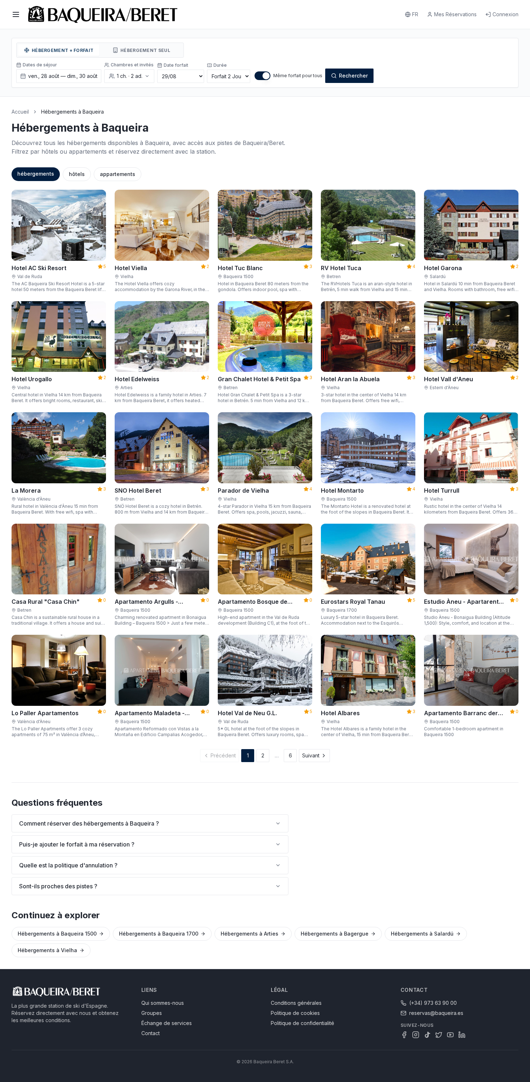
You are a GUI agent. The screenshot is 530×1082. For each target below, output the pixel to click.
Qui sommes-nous (162, 1003)
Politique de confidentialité (302, 1023)
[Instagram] (415, 1034)
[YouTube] (450, 1034)
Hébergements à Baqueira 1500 (57, 934)
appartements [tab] (117, 174)
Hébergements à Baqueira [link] (72, 112)
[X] (438, 1034)
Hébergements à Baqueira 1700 (158, 934)
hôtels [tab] (77, 174)
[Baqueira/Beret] (103, 14)
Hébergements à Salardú (422, 934)
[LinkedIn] (461, 1034)
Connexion (505, 14)
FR (415, 14)
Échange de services (166, 1023)
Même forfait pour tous (297, 75)
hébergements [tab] (35, 174)
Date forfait (176, 65)
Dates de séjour (40, 64)
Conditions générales (296, 1003)
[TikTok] (427, 1034)
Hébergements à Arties (249, 934)
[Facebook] (404, 1034)
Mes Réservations (455, 14)
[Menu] (16, 14)
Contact (150, 1033)
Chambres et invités (132, 64)
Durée (220, 65)
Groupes (151, 1013)
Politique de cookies (295, 1013)
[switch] (262, 75)
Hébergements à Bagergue (334, 934)
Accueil (20, 112)
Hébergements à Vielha (47, 950)
